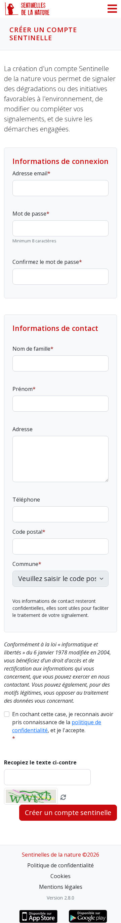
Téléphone (26, 499)
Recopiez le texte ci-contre (40, 762)
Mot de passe (29, 213)
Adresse (22, 429)
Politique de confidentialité (60, 865)
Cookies (60, 876)
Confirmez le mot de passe (45, 262)
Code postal (27, 531)
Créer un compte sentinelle (68, 812)
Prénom (22, 389)
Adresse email (29, 173)
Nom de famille (31, 348)
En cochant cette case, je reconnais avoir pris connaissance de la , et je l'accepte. (62, 722)
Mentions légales (60, 886)
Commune (25, 564)
